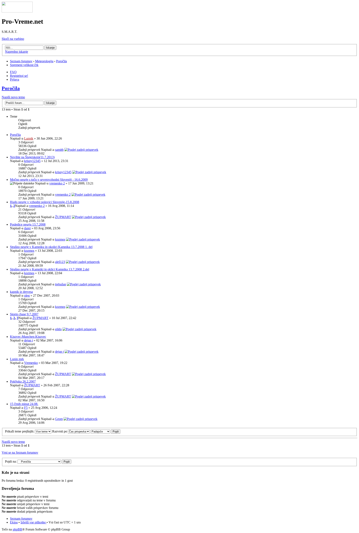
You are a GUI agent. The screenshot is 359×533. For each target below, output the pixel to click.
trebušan (60, 284)
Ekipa (14, 522)
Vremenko (31, 363)
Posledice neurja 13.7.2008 (27, 224)
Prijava (14, 79)
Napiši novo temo (13, 97)
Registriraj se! (19, 75)
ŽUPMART (63, 217)
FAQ (13, 72)
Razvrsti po (60, 431)
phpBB (17, 529)
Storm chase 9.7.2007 (24, 314)
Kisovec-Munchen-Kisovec (28, 336)
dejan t (28, 340)
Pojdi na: (11, 461)
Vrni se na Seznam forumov (20, 452)
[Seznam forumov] (17, 11)
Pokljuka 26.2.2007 (23, 381)
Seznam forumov (21, 61)
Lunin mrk (17, 359)
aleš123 (60, 262)
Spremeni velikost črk (24, 65)
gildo (58, 329)
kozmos (60, 239)
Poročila (61, 61)
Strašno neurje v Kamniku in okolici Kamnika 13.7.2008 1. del (51, 247)
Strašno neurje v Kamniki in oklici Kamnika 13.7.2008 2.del (49, 269)
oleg (27, 295)
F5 (26, 407)
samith (59, 149)
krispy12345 (32, 161)
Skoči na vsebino (13, 39)
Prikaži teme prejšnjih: (20, 431)
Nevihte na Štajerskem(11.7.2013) (32, 157)
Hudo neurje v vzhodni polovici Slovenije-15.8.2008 (44, 202)
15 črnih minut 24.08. (24, 404)
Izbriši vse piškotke (34, 522)
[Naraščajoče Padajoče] (105, 431)
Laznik (28, 138)
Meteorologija (44, 61)
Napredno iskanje (16, 51)
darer (27, 228)
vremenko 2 (57, 183)
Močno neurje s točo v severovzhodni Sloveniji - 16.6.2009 (49, 179)
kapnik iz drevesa (21, 292)
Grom (59, 419)
